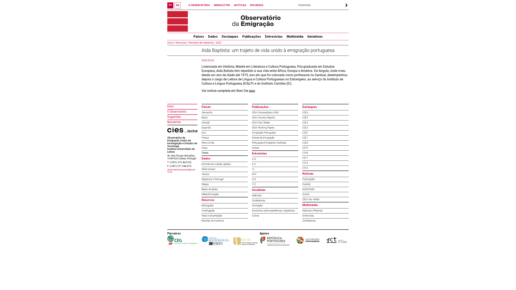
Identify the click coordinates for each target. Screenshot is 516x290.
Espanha (206, 127)
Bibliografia (207, 205)
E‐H (254, 164)
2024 (305, 122)
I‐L (253, 169)
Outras (255, 147)
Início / (171, 42)
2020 (305, 142)
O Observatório (176, 111)
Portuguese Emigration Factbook (269, 142)
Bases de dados (210, 189)
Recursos (208, 200)
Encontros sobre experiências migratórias (273, 210)
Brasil (205, 117)
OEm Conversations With (265, 112)
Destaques (230, 36)
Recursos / (181, 42)
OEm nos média (310, 199)
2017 (305, 157)
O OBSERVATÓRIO (199, 5)
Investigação (208, 210)
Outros (255, 215)
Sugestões (174, 116)
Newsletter (174, 122)
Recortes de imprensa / (201, 42)
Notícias (308, 173)
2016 (305, 163)
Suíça (204, 147)
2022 (305, 132)
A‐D (254, 159)
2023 (218, 42)
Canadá (206, 122)
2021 (305, 137)
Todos (205, 152)
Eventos (306, 184)
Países (206, 107)
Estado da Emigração (263, 137)
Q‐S (254, 179)
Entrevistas (274, 36)
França (205, 137)
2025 (305, 117)
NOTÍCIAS (240, 5)
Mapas (205, 184)
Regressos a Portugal (213, 179)
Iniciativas (315, 36)
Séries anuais (208, 169)
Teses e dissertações (212, 215)
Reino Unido (208, 142)
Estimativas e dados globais (216, 164)
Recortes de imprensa (213, 220)
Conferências (258, 200)
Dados (213, 36)
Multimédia (295, 36)
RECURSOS (256, 5)
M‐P (254, 174)
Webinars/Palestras (312, 210)
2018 (305, 152)
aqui (252, 91)
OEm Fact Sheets (261, 122)
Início (170, 106)
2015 (305, 168)
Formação (257, 205)
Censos (205, 174)
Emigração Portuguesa (264, 132)
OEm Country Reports (263, 117)
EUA (204, 132)
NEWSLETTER (222, 5)
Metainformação (210, 194)
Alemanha (207, 112)
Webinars (257, 195)
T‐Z (254, 184)
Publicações (251, 36)
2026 (305, 112)
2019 (305, 147)
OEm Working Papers (263, 127)
